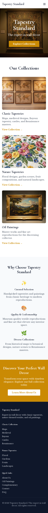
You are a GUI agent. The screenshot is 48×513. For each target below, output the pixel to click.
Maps (4, 429)
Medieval (6, 433)
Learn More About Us (24, 392)
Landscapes (7, 466)
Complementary (10, 485)
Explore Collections (24, 44)
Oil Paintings (8, 481)
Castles (5, 440)
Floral (5, 455)
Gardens (6, 459)
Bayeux (5, 436)
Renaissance (8, 443)
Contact (5, 488)
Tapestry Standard (13, 4)
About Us (6, 478)
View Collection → (12, 129)
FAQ (4, 492)
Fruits (5, 462)
